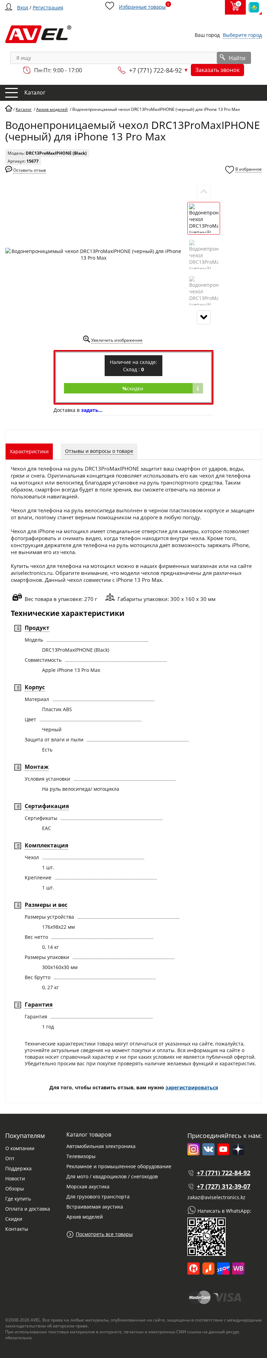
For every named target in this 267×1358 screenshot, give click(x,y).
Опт (10, 1158)
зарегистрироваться (191, 1087)
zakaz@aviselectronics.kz (216, 1197)
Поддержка (18, 1168)
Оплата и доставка (27, 1208)
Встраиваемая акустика (94, 1206)
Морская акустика (88, 1186)
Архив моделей (84, 1216)
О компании (19, 1148)
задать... (92, 410)
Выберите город (242, 35)
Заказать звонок (217, 70)
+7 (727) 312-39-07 (223, 1186)
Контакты (16, 1229)
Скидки (13, 1218)
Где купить (18, 1198)
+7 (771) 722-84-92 (155, 70)
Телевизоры (81, 1156)
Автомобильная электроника (101, 1146)
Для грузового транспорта (98, 1196)
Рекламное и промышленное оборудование (118, 1166)
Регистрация (48, 7)
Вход (22, 7)
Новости (15, 1178)
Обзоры (14, 1188)
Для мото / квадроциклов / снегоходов (112, 1176)
